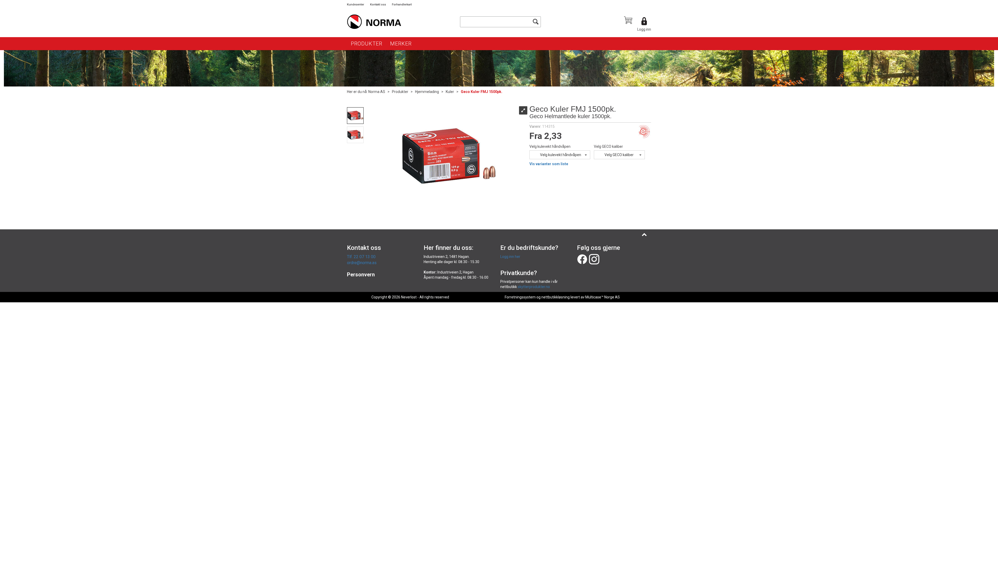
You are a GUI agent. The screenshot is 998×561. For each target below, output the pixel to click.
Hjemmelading (427, 92)
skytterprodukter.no (534, 287)
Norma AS (376, 92)
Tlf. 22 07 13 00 (361, 256)
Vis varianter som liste (548, 164)
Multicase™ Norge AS (602, 297)
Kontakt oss (378, 4)
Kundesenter (355, 4)
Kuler (450, 92)
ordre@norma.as (362, 262)
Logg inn (644, 29)
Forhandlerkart (402, 4)
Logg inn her (510, 257)
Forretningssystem (520, 297)
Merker (401, 44)
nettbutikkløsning (555, 297)
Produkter (366, 44)
